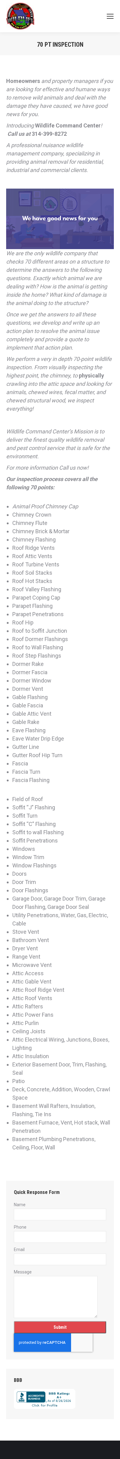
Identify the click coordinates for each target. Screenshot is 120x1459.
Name (20, 1204)
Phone (20, 1227)
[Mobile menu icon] (110, 16)
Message (23, 1271)
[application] (60, 219)
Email (19, 1249)
